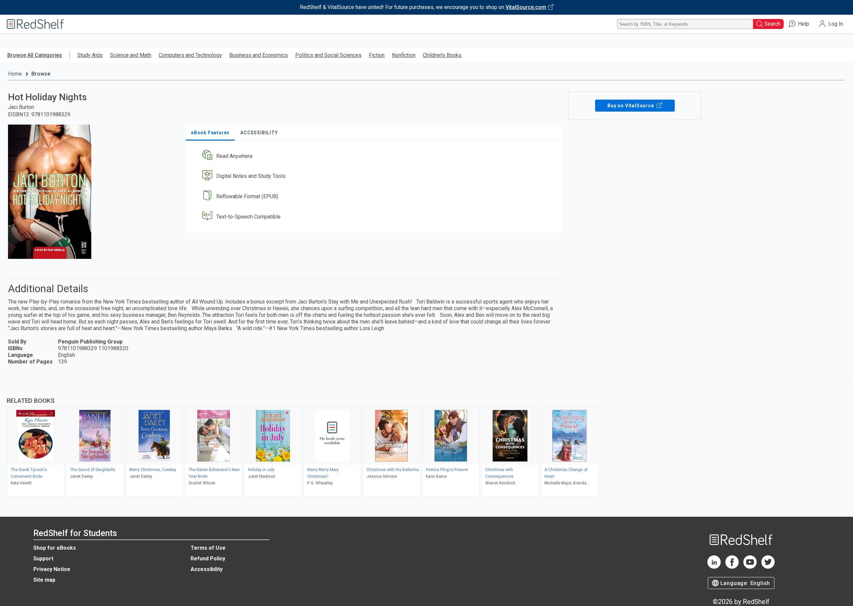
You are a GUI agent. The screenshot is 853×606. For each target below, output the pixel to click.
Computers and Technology (190, 55)
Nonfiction (404, 55)
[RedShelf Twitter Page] (768, 567)
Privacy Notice (51, 569)
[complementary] (426, 439)
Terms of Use (208, 548)
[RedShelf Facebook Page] (732, 567)
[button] (374, 156)
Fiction (377, 55)
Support (43, 558)
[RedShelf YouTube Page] (750, 567)
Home (15, 74)
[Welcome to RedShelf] (35, 24)
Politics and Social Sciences (328, 55)
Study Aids (90, 55)
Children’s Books (442, 55)
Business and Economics (258, 55)
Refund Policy (208, 558)
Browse (41, 74)
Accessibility (207, 569)
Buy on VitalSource (631, 105)
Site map (44, 580)
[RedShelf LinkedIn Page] (714, 567)
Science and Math (130, 55)
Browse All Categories (34, 55)
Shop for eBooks (54, 548)
